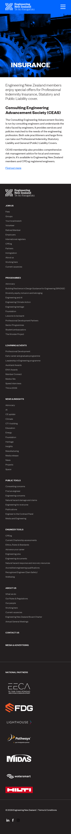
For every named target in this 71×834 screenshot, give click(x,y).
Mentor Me (10, 378)
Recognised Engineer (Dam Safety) (21, 572)
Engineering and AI (13, 297)
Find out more (13, 168)
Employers (10, 234)
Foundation (10, 311)
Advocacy (10, 283)
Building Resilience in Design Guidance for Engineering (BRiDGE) (35, 288)
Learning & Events (16, 345)
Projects (9, 464)
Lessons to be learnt (14, 315)
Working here (11, 262)
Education (10, 428)
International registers (15, 239)
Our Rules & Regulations (16, 598)
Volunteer (9, 225)
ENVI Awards (11, 369)
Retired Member (13, 230)
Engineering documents (16, 558)
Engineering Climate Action (18, 302)
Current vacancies (13, 266)
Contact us (12, 632)
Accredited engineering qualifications (22, 567)
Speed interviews (13, 383)
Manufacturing (12, 451)
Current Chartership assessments (21, 540)
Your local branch (13, 220)
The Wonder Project (14, 334)
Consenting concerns (15, 486)
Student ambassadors (15, 329)
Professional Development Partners (21, 320)
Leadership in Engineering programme (22, 360)
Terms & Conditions (47, 810)
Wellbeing (10, 576)
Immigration (11, 252)
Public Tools (13, 480)
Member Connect (13, 374)
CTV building (11, 423)
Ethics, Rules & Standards (17, 544)
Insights (9, 446)
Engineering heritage (14, 306)
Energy (8, 432)
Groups (9, 216)
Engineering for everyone (16, 504)
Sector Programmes (14, 325)
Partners (9, 248)
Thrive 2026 (11, 387)
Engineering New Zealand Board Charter (23, 616)
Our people (10, 603)
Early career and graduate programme (22, 355)
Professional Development (17, 351)
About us (9, 257)
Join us (9, 205)
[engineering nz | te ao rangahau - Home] (20, 7)
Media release (11, 455)
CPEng (8, 243)
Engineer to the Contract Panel (19, 513)
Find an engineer (12, 491)
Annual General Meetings (16, 621)
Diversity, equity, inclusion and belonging (23, 292)
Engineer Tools (14, 529)
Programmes (13, 277)
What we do (10, 594)
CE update (10, 414)
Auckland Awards (13, 365)
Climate (9, 418)
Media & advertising (17, 645)
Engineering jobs (13, 553)
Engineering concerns (15, 495)
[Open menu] (61, 7)
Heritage (9, 441)
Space (8, 469)
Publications (11, 509)
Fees (7, 211)
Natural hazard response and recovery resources (27, 563)
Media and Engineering (15, 518)
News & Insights (14, 399)
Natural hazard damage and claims (21, 500)
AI (6, 409)
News (8, 460)
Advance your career (14, 549)
